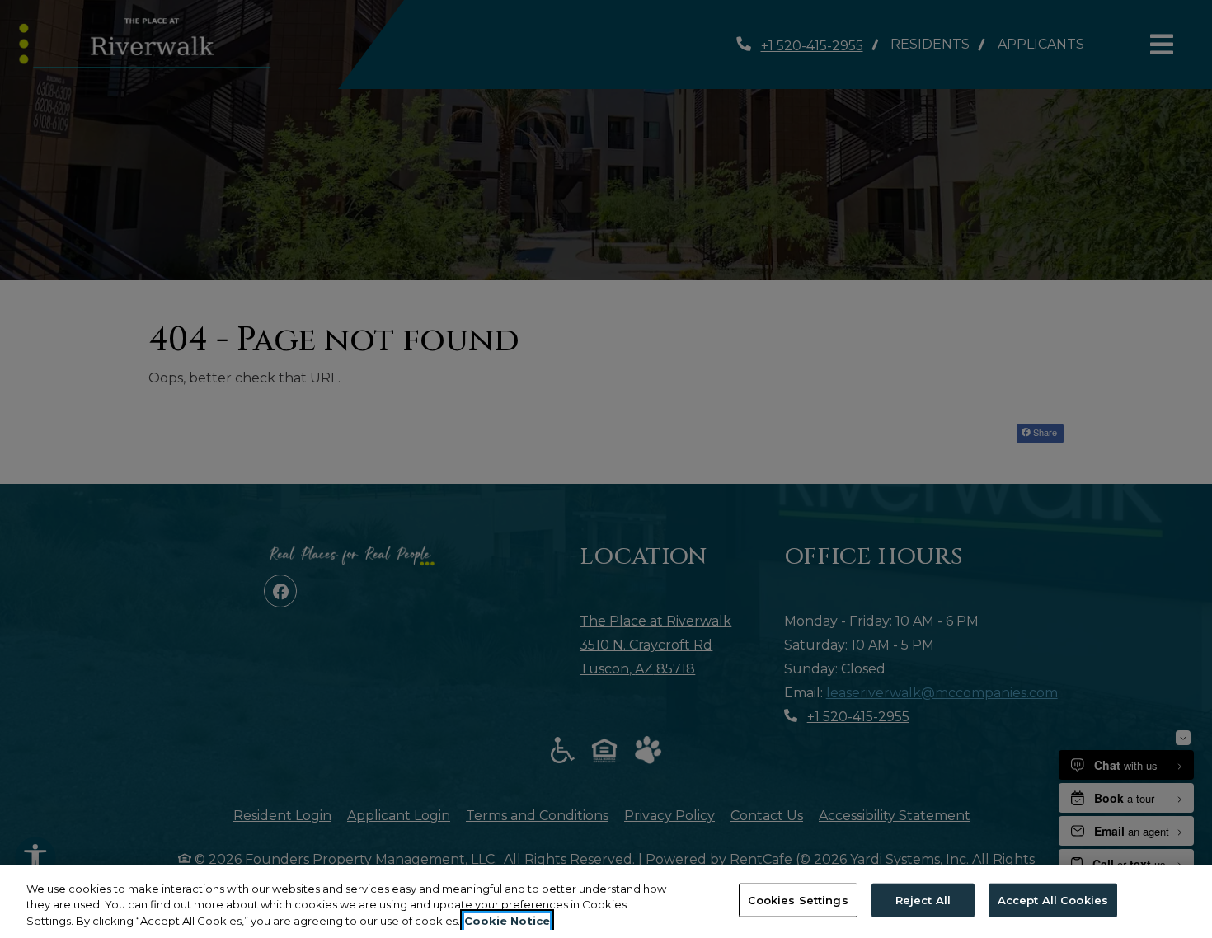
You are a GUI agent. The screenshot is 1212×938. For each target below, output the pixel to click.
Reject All (923, 899)
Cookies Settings (798, 899)
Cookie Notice (507, 920)
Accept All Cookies (1053, 899)
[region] (606, 901)
